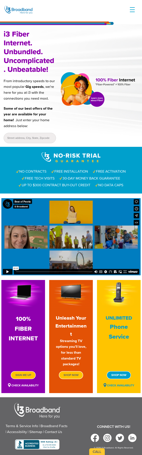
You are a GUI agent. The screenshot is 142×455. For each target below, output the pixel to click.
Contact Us (53, 431)
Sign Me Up (23, 375)
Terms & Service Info (22, 426)
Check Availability (25, 385)
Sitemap (35, 431)
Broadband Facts (54, 426)
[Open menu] (132, 10)
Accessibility (17, 431)
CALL (97, 451)
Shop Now (71, 375)
